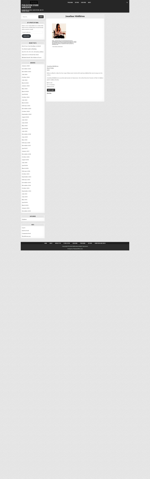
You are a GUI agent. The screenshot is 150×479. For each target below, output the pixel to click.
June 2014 (25, 196)
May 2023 (24, 88)
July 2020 (25, 120)
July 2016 (24, 162)
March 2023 (25, 91)
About (89, 2)
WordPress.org (26, 236)
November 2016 (26, 154)
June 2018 (25, 137)
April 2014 (25, 202)
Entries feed (25, 230)
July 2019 (24, 131)
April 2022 (25, 94)
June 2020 (25, 122)
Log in (23, 227)
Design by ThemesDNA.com (75, 248)
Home (45, 243)
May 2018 (24, 140)
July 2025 (24, 74)
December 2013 (26, 211)
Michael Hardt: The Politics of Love (31, 57)
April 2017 (25, 148)
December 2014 (26, 182)
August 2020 (25, 117)
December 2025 (26, 68)
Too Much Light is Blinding (29, 49)
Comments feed (26, 233)
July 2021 (24, 100)
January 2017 (25, 151)
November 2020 (26, 108)
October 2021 (25, 97)
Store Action (66, 243)
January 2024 (26, 85)
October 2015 (25, 174)
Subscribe (83, 2)
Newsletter (58, 243)
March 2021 (25, 102)
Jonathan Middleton (75, 16)
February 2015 (26, 179)
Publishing (70, 2)
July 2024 (24, 80)
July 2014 (24, 194)
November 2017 (26, 145)
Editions (77, 2)
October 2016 (25, 157)
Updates (24, 219)
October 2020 (26, 111)
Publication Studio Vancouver (30, 6)
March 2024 (25, 83)
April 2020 (25, 128)
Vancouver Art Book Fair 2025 (30, 54)
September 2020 (26, 114)
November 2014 (26, 185)
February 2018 (26, 142)
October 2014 (25, 188)
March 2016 (25, 168)
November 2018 (26, 134)
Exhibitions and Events (100, 243)
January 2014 (25, 208)
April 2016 (25, 165)
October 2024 (26, 77)
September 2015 (26, 176)
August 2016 (25, 159)
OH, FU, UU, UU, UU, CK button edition (32, 51)
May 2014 (24, 199)
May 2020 (25, 125)
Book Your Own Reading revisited (31, 46)
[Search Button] (127, 2)
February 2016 (26, 171)
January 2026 (26, 66)
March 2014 (25, 205)
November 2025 (26, 71)
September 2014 (26, 191)
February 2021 (26, 105)
